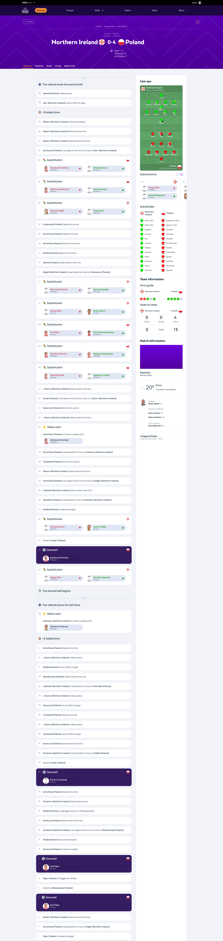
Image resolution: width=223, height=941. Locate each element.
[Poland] (127, 160)
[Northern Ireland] (127, 202)
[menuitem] (48, 10)
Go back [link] (30, 22)
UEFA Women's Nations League (25, 10)
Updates (27, 66)
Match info (69, 66)
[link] (41, 10)
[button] (99, 10)
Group (58, 66)
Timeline (39, 66)
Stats (49, 66)
